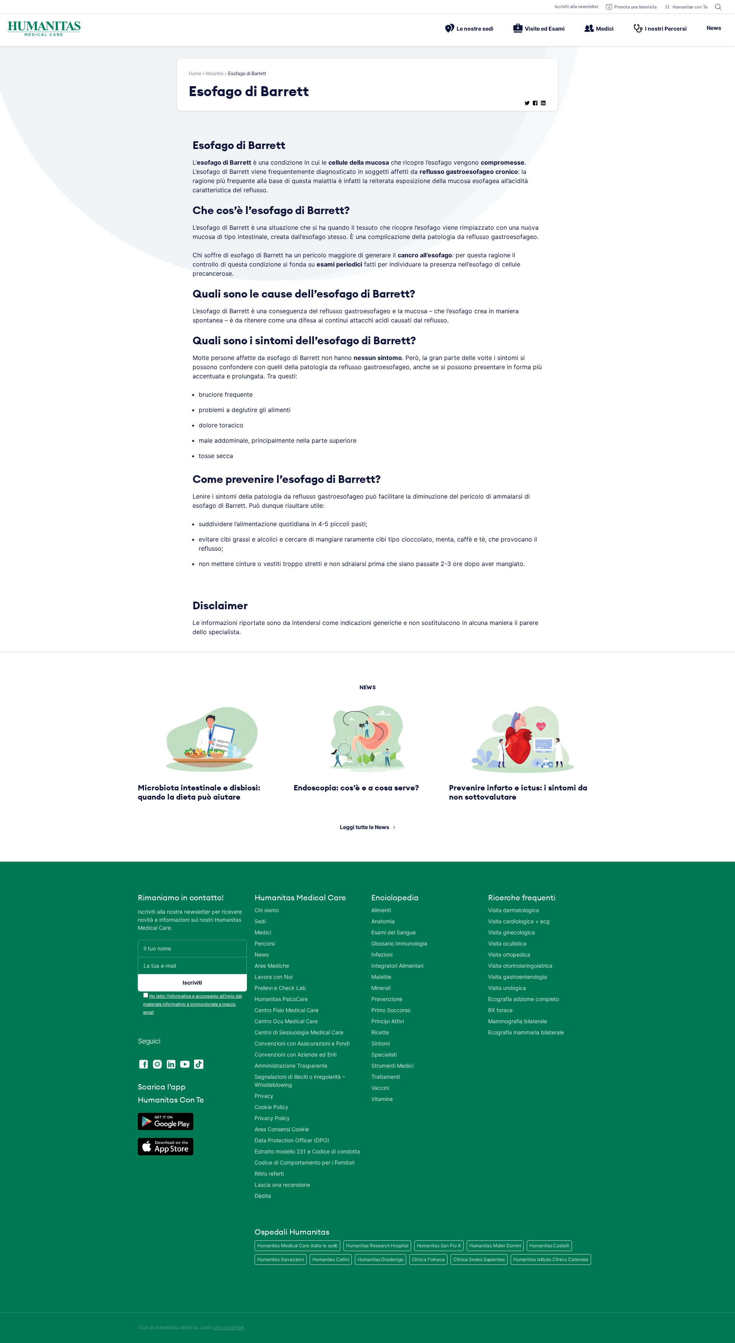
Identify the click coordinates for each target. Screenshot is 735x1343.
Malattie (215, 73)
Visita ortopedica (509, 954)
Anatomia (383, 921)
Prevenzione (386, 999)
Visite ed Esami (545, 28)
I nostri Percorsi (666, 28)
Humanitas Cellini (330, 1259)
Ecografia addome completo (523, 999)
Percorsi (265, 943)
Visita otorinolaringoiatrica (520, 965)
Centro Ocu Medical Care (286, 1021)
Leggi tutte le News (364, 827)
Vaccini (380, 1088)
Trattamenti (385, 1076)
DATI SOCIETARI (228, 1327)
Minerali (380, 988)
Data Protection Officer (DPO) (292, 1140)
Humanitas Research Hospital (377, 1245)
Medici (605, 28)
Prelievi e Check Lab (280, 988)
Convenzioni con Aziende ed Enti (295, 1054)
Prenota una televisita (635, 7)
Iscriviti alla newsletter (577, 6)
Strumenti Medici (392, 1065)
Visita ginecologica (511, 932)
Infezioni (381, 954)
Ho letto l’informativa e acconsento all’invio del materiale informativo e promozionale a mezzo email (192, 1004)
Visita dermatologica (513, 910)
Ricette (380, 1032)
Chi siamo (267, 910)
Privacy (264, 1096)
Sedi (260, 921)
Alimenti (381, 910)
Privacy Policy (272, 1118)
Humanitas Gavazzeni (280, 1259)
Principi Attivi (387, 1021)
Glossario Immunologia (399, 943)
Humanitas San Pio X (439, 1245)
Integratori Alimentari (397, 965)
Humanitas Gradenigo (380, 1259)
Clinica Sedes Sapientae (479, 1259)
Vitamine (382, 1099)
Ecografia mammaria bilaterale (526, 1032)
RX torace (500, 1010)
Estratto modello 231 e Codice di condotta (307, 1151)
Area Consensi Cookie (282, 1129)
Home (195, 73)
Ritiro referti (269, 1173)
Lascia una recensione (282, 1184)
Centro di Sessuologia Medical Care (299, 1032)
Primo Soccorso (390, 1010)
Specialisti (384, 1054)
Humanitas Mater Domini (495, 1245)
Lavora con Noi (273, 976)
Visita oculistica (507, 943)
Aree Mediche (272, 965)
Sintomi (380, 1043)
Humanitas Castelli (549, 1245)
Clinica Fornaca (428, 1259)
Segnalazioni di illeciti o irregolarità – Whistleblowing (300, 1080)
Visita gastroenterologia (517, 976)
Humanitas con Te (690, 7)
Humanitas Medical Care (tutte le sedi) (297, 1245)
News (714, 28)
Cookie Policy (271, 1107)
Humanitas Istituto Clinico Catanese (551, 1259)
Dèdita (263, 1196)
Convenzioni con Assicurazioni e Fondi (302, 1043)
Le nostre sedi (475, 28)
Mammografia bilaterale (517, 1021)
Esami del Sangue (393, 932)
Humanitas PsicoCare (281, 999)
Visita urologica (507, 988)
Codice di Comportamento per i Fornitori (304, 1162)
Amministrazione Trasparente (291, 1065)
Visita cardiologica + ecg (519, 921)
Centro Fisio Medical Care (286, 1010)
